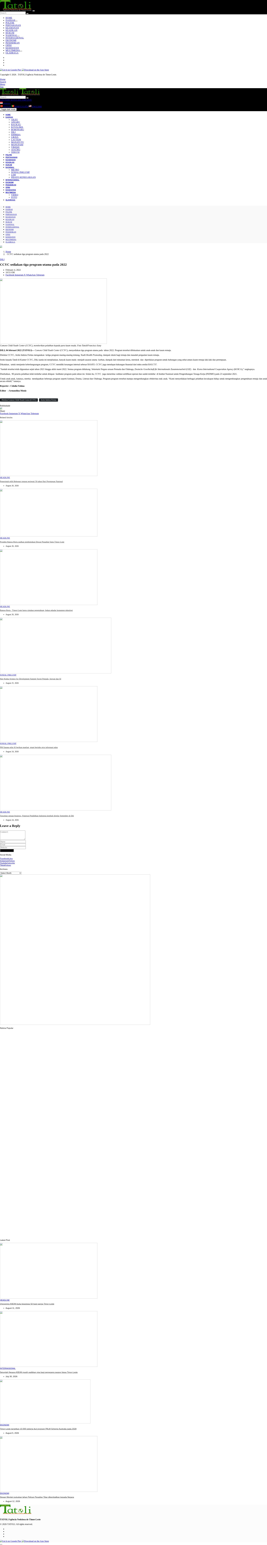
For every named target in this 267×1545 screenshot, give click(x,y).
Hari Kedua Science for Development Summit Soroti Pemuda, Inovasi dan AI (30, 679)
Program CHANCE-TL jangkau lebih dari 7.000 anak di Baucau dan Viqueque (40, 1132)
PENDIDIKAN (13, 43)
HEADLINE (5, 478)
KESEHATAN (12, 48)
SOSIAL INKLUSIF (20, 172)
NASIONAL (11, 35)
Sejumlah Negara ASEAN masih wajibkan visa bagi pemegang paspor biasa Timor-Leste (39, 1372)
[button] (2, 79)
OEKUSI (15, 152)
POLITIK (10, 23)
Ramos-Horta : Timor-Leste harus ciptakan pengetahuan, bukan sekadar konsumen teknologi (36, 610)
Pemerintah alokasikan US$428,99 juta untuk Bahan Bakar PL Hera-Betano (39, 1166)
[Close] (34, 10)
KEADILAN (11, 30)
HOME (9, 18)
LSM (13, 175)
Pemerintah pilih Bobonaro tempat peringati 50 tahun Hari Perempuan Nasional (31, 481)
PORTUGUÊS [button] (21, 106)
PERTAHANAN (13, 25)
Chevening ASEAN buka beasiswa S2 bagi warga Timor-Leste (27, 1304)
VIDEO (14, 195)
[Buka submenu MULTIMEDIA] (21, 51)
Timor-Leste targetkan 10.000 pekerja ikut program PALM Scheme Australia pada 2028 (38, 1429)
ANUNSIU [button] (5, 100)
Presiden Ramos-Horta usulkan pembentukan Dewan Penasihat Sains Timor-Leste (32, 542)
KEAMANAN (12, 28)
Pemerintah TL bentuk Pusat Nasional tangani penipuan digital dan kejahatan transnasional (46, 1234)
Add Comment (7, 850)
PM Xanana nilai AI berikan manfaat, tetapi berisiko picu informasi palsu (29, 747)
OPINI (9, 45)
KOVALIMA (17, 127)
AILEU (14, 119)
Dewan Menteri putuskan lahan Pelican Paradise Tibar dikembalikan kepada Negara (37, 1497)
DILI (13, 132)
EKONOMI (11, 40)
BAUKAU (16, 124)
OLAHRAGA (12, 53)
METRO (15, 170)
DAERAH (10, 20)
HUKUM (10, 33)
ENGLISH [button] (36, 106)
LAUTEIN (16, 139)
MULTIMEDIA (13, 50)
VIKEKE (15, 147)
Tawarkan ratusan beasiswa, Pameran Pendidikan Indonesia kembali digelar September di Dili (37, 816)
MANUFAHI (17, 144)
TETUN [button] (7, 106)
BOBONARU (17, 129)
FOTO (14, 197)
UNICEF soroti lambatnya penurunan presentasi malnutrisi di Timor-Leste (38, 1096)
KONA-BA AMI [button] (18, 100)
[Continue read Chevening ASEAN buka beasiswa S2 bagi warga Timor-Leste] (48, 1298)
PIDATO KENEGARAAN (23, 177)
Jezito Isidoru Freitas (48, 400)
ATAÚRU (15, 149)
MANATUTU (17, 142)
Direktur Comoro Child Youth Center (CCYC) (19, 400)
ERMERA (16, 134)
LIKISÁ (14, 137)
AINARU (15, 122)
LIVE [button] (29, 100)
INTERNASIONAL (15, 38)
